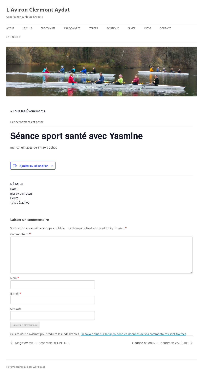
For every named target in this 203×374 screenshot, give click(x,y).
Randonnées (72, 28)
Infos (147, 28)
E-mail (15, 293)
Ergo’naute (48, 28)
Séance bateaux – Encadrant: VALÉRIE (160, 342)
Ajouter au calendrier (33, 166)
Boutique (113, 28)
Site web (16, 309)
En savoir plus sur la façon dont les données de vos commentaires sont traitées (133, 334)
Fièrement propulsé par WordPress (25, 366)
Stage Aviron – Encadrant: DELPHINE (41, 342)
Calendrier (13, 37)
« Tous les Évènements (27, 111)
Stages (93, 28)
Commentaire (20, 234)
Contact (165, 28)
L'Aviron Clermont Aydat (38, 9)
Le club (27, 28)
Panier (131, 28)
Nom (14, 278)
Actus (10, 28)
